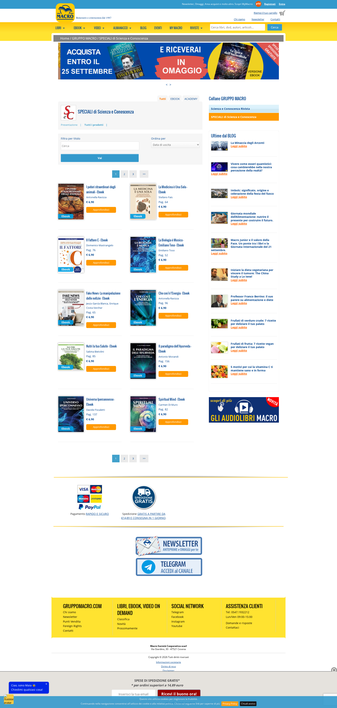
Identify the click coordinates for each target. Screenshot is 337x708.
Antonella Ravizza (96, 197)
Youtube (176, 626)
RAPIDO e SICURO (97, 514)
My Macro (176, 28)
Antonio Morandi (168, 356)
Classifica (123, 619)
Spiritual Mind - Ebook (172, 399)
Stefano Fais (166, 197)
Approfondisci (101, 209)
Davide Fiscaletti (95, 410)
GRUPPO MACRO (84, 38)
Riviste (195, 28)
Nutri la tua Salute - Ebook (101, 346)
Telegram (177, 612)
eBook (78, 28)
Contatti (275, 19)
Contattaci (232, 627)
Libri (58, 28)
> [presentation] (170, 85)
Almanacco (120, 28)
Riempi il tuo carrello (265, 13)
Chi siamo (239, 19)
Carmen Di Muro (168, 404)
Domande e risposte (239, 623)
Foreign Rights (72, 626)
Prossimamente (127, 628)
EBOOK (175, 99)
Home (64, 38)
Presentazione (69, 125)
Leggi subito (239, 146)
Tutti (162, 99)
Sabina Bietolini (95, 351)
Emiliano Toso (167, 250)
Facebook (177, 617)
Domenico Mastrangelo (99, 245)
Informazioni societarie (168, 662)
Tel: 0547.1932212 (237, 612)
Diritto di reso (168, 666)
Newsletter (258, 19)
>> (144, 174)
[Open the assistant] (9, 699)
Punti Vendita (72, 621)
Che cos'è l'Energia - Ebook (174, 293)
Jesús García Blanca (97, 303)
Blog (143, 28)
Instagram (178, 621)
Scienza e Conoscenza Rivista (230, 109)
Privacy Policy (230, 703)
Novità (121, 624)
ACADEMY (190, 99)
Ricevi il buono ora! (179, 694)
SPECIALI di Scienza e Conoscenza (123, 38)
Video (97, 28)
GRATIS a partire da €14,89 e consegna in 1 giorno (143, 516)
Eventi (158, 28)
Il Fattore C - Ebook (97, 240)
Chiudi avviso (248, 703)
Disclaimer (168, 670)
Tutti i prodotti (93, 125)
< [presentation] (167, 85)
